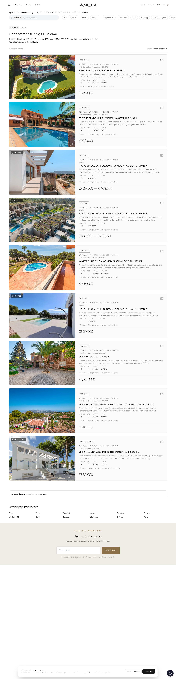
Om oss (143, 5)
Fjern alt (24, 27)
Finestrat (66, 513)
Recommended (159, 49)
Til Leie (28, 5)
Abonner (110, 550)
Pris (83, 18)
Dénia (38, 517)
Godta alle (149, 671)
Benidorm (120, 513)
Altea (11, 513)
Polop (146, 517)
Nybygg (37, 5)
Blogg (151, 5)
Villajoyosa (94, 517)
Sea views (123, 18)
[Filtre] (64, 17)
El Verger (120, 517)
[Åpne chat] (170, 673)
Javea (92, 513)
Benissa (147, 513)
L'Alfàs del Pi (14, 517)
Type (72, 18)
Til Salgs (18, 5)
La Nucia (74, 12)
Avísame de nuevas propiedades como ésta (28, 494)
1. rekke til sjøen (159, 18)
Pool (134, 18)
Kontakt (161, 5)
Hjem (11, 12)
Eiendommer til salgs (25, 12)
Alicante (64, 12)
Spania (40, 12)
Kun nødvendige (133, 671)
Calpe (38, 513)
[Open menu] (9, 4)
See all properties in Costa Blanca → (24, 42)
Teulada (66, 517)
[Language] (167, 5)
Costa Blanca (52, 12)
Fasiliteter (107, 18)
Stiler (94, 18)
